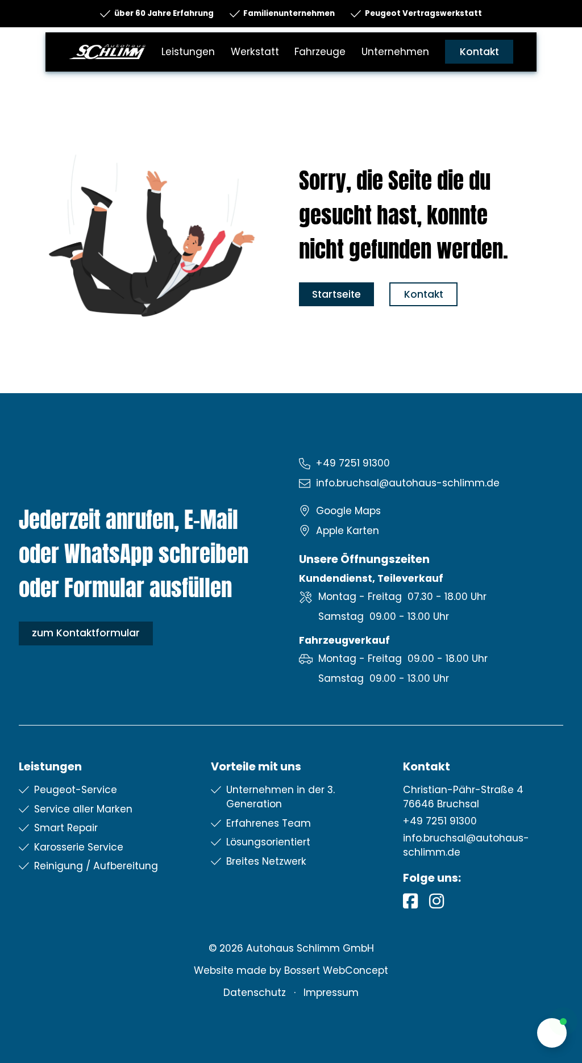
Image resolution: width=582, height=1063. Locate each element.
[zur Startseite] (107, 51)
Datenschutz (254, 992)
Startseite (336, 294)
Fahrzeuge (320, 52)
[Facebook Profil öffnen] (410, 901)
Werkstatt (255, 52)
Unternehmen (395, 52)
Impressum (331, 992)
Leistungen (188, 52)
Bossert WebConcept (336, 970)
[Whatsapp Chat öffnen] (552, 1033)
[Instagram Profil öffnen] (436, 901)
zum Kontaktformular (86, 633)
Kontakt (479, 52)
